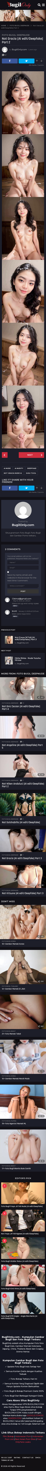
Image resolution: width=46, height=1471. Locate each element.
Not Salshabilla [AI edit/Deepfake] (21, 822)
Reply (15, 606)
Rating (17, 1457)
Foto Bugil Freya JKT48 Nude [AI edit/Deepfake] (22, 1206)
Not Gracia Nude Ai (13, 473)
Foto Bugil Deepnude (16, 35)
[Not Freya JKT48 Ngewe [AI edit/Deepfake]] (23, 1220)
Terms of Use (7, 1460)
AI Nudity (19, 468)
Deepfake (31, 468)
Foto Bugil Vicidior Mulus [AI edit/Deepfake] (19, 1261)
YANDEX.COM (14, 1418)
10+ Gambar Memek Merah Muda (15, 1078)
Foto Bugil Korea (9, 941)
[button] (39, 5)
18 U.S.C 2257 (6, 1457)
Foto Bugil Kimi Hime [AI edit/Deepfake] (18, 1288)
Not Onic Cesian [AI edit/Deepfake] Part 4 (21, 708)
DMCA (37, 1457)
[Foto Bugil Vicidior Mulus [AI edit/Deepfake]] (23, 1248)
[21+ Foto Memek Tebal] (23, 1012)
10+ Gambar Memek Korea (13, 944)
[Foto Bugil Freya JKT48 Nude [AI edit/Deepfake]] (23, 1193)
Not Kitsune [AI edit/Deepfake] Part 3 (23, 893)
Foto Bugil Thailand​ (10, 986)
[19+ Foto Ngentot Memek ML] (23, 1102)
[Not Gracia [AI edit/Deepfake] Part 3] (23, 840)
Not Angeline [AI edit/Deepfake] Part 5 (22, 746)
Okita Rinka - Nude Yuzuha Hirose (28, 659)
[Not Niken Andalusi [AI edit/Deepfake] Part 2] (23, 766)
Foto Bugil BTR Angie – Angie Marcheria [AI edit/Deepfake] (19, 1317)
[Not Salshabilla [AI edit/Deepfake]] (23, 804)
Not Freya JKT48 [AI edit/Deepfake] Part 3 (26, 638)
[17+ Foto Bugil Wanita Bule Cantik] (23, 1146)
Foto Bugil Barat (9, 1031)
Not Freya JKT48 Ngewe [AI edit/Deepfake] (20, 1233)
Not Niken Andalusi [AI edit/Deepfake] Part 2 (23, 785)
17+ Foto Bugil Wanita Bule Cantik (16, 1168)
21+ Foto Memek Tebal (11, 1033)
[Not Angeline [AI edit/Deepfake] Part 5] (23, 727)
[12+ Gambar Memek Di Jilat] (23, 967)
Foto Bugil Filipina (9, 1121)
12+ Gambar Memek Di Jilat (13, 988)
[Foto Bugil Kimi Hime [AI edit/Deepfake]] (23, 1275)
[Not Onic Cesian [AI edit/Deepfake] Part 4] (23, 688)
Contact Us (27, 1457)
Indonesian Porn (23, 1436)
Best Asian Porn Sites (25, 1439)
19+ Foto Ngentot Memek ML (14, 1123)
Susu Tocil (31, 473)
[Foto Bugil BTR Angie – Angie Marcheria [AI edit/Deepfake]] (23, 1303)
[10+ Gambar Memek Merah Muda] (23, 1057)
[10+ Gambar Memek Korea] (23, 922)
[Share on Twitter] (26, 61)
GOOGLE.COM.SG (35, 1415)
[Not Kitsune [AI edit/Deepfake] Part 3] (23, 876)
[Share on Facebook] (10, 61)
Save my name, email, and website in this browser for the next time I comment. (21, 578)
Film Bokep (8, 1436)
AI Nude (7, 468)
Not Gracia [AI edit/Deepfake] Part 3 (22, 858)
